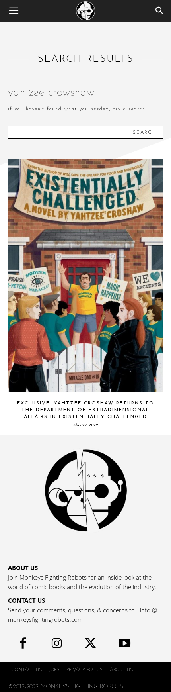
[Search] (160, 11)
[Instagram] (57, 645)
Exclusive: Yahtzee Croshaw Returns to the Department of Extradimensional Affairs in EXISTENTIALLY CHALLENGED (85, 410)
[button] (13, 11)
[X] (90, 645)
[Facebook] (23, 645)
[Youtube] (124, 645)
